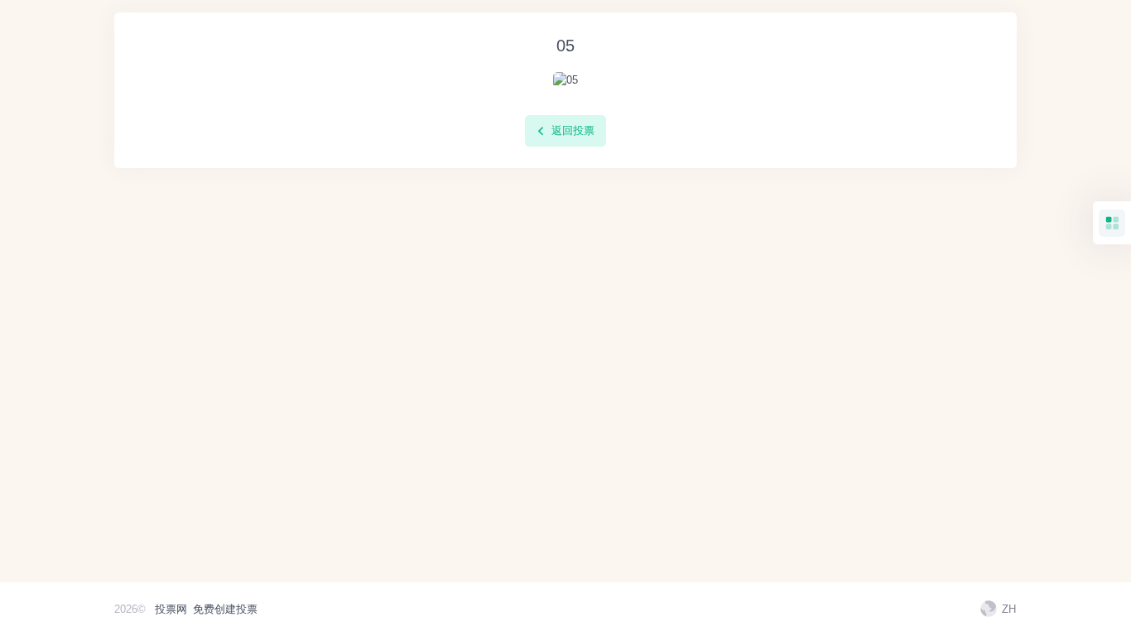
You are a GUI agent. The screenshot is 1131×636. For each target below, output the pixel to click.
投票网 (171, 609)
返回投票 (571, 130)
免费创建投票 (225, 609)
